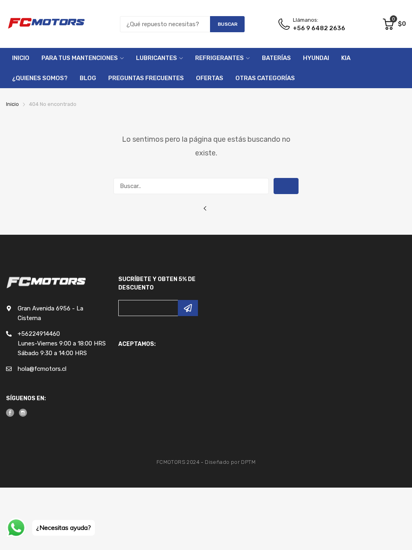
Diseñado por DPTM (230, 462)
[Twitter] (23, 413)
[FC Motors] (46, 24)
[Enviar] (188, 308)
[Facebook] (10, 413)
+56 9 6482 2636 (319, 28)
